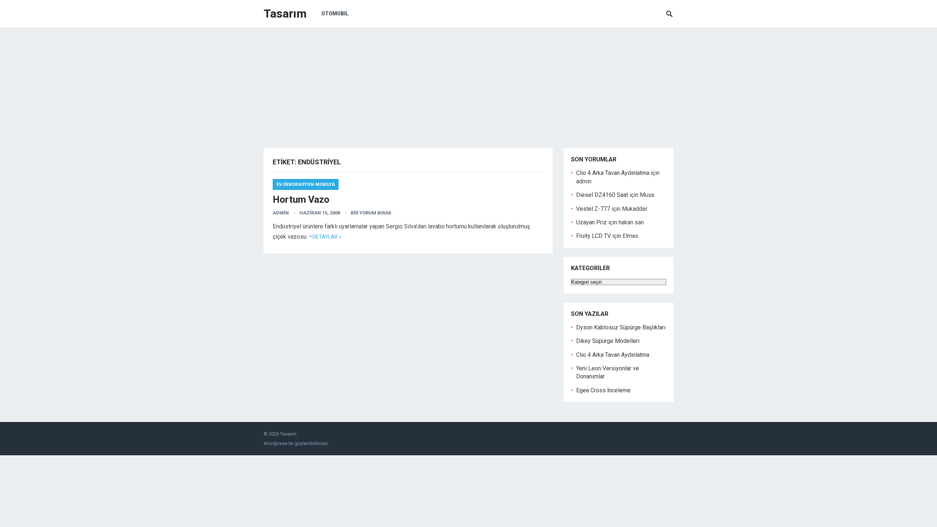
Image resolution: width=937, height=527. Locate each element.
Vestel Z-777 (593, 208)
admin (281, 213)
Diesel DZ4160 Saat (602, 194)
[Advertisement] (468, 82)
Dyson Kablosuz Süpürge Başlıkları (620, 327)
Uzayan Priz (591, 222)
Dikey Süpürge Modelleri (607, 340)
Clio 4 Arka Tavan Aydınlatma (612, 172)
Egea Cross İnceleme (603, 390)
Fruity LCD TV (593, 235)
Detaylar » (327, 237)
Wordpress (275, 443)
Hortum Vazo (301, 199)
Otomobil (334, 13)
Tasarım (285, 13)
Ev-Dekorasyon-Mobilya (305, 184)
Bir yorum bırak (371, 213)
